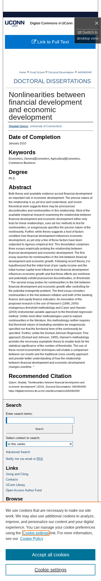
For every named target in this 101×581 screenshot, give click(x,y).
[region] (50, 541)
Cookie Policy (31, 539)
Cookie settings (36, 533)
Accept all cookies (50, 554)
